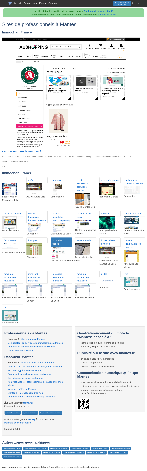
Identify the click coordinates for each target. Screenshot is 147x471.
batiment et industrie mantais (134, 182)
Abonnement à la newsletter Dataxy (32, 396)
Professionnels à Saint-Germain (35, 448)
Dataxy (31, 419)
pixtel (104, 274)
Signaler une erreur (29, 413)
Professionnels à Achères (12, 457)
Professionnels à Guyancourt (74, 453)
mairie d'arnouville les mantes (133, 243)
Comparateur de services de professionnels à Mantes (35, 343)
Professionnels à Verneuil (79, 448)
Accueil (17, 3)
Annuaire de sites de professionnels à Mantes (31, 346)
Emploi (42, 3)
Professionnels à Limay (12, 453)
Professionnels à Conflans (96, 453)
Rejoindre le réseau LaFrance (50, 413)
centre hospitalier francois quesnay (37, 217)
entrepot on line (133, 213)
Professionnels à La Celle (117, 453)
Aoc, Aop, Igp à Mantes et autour (25, 370)
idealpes (32, 240)
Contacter (28, 403)
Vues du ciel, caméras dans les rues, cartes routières (35, 366)
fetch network (11, 240)
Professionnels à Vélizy (100, 448)
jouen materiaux (85, 240)
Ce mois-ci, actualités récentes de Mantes (29, 374)
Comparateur (30, 3)
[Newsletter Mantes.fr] (133, 3)
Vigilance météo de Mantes (22, 389)
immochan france (58, 242)
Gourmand (53, 3)
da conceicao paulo (84, 215)
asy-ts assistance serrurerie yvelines (82, 185)
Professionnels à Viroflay (58, 448)
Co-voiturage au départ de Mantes (25, 378)
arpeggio (57, 180)
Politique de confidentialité (98, 11)
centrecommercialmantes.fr (22, 151)
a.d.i (6, 180)
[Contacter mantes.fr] (137, 3)
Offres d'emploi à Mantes (20, 350)
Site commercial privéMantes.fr (122, 3)
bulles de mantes (13, 213)
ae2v (30, 180)
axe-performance (110, 180)
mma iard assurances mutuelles (10, 277)
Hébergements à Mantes (32, 339)
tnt (126, 274)
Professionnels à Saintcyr (12, 448)
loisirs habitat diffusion (108, 242)
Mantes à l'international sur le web (25, 393)
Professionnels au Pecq (31, 453)
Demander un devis (12, 413)
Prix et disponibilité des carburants (37, 362)
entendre (105, 213)
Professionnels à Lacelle (51, 453)
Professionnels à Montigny (121, 448)
